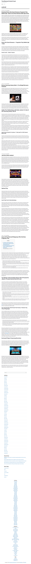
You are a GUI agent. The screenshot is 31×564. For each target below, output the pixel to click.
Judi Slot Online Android (7, 155)
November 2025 (6, 389)
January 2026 (15, 487)
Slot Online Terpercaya (15, 550)
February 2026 (6, 385)
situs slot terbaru (6, 472)
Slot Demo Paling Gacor (15, 546)
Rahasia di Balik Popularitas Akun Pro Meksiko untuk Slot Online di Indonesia (14, 459)
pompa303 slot (6, 475)
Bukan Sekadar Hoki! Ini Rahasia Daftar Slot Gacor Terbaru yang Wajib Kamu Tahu (14, 462)
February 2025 (6, 402)
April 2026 (5, 382)
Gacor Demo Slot (15, 529)
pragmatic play (15, 538)
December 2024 (6, 405)
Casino (15, 528)
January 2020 (5, 453)
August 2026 (5, 376)
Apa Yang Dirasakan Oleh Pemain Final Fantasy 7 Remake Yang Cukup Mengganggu (8, 246)
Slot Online (15, 549)
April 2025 (15, 494)
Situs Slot (15, 540)
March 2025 (5, 401)
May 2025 (5, 398)
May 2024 (5, 415)
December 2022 (6, 440)
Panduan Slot (15, 537)
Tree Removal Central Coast (12, 562)
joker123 (15, 532)
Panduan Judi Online (15, 536)
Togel (15, 554)
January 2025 (5, 404)
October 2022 (15, 519)
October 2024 (6, 408)
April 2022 (15, 522)
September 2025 (6, 392)
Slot (2, 304)
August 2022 (15, 520)
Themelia (25, 562)
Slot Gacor (15, 547)
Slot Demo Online (15, 545)
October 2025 (6, 391)
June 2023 (5, 431)
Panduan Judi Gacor (15, 535)
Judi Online (15, 533)
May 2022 (5, 447)
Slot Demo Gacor (15, 544)
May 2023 (15, 513)
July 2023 (5, 430)
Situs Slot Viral (15, 542)
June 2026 (5, 379)
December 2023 (15, 507)
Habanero (15, 531)
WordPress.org (15, 560)
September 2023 (6, 427)
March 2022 (5, 450)
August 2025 (15, 491)
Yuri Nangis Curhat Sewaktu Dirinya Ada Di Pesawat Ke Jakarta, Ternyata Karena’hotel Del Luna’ (8, 243)
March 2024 (5, 418)
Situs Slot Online (15, 541)
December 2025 (6, 388)
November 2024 (16, 498)
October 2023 (15, 509)
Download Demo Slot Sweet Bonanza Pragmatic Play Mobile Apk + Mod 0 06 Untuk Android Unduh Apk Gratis (15, 12)
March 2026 (15, 485)
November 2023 (6, 424)
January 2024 (5, 421)
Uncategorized (15, 555)
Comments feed (15, 559)
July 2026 (5, 378)
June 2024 (5, 414)
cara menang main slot (15, 527)
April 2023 (5, 434)
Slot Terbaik (15, 551)
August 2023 (5, 428)
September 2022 (6, 444)
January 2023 (5, 438)
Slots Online (15, 553)
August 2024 (5, 411)
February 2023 (6, 437)
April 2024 (5, 417)
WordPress (21, 562)
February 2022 (6, 451)
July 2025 (5, 395)
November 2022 (6, 441)
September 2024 (15, 500)
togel (4, 469)
